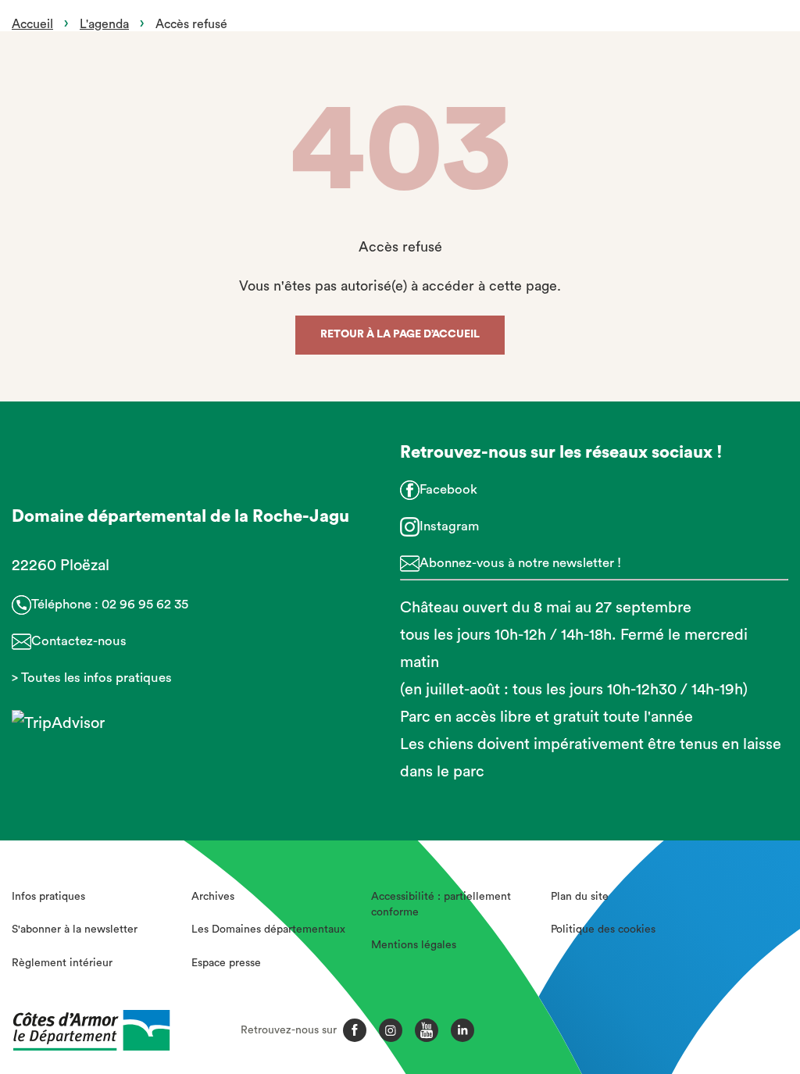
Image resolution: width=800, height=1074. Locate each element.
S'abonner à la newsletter (75, 929)
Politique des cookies (603, 929)
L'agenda (104, 24)
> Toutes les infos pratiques (92, 677)
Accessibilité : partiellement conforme (441, 904)
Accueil (32, 24)
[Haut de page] (726, 976)
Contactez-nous (79, 641)
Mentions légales (413, 945)
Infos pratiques (48, 896)
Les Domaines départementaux (268, 929)
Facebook (448, 489)
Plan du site (580, 896)
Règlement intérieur (62, 963)
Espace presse (226, 963)
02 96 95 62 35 (145, 604)
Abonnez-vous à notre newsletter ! (520, 562)
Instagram (449, 526)
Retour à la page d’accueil (400, 334)
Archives (212, 896)
